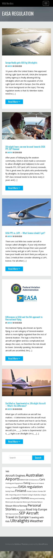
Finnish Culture (31, 491)
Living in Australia (34, 495)
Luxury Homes (20, 498)
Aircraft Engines (15, 475)
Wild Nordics (7, 3)
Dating (26, 483)
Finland (20, 491)
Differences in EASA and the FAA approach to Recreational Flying (23, 318)
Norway (23, 505)
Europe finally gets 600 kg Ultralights (21, 62)
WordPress (43, 544)
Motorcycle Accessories (13, 502)
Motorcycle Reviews (30, 502)
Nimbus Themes (21, 544)
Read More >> (14, 101)
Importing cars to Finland (18, 495)
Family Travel (10, 491)
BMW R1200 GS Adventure (29, 480)
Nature (39, 502)
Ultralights (19, 520)
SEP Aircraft (29, 513)
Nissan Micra (12, 505)
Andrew (9, 66)
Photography (20, 510)
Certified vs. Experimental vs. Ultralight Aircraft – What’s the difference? (25, 404)
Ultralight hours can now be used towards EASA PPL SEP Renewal (25, 148)
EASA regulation (30, 486)
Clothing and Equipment (14, 483)
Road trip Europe (36, 509)
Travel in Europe (17, 517)
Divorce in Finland (37, 483)
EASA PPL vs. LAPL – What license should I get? (25, 233)
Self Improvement (12, 514)
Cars (42, 479)
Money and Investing (37, 498)
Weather (36, 521)
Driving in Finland (11, 487)
